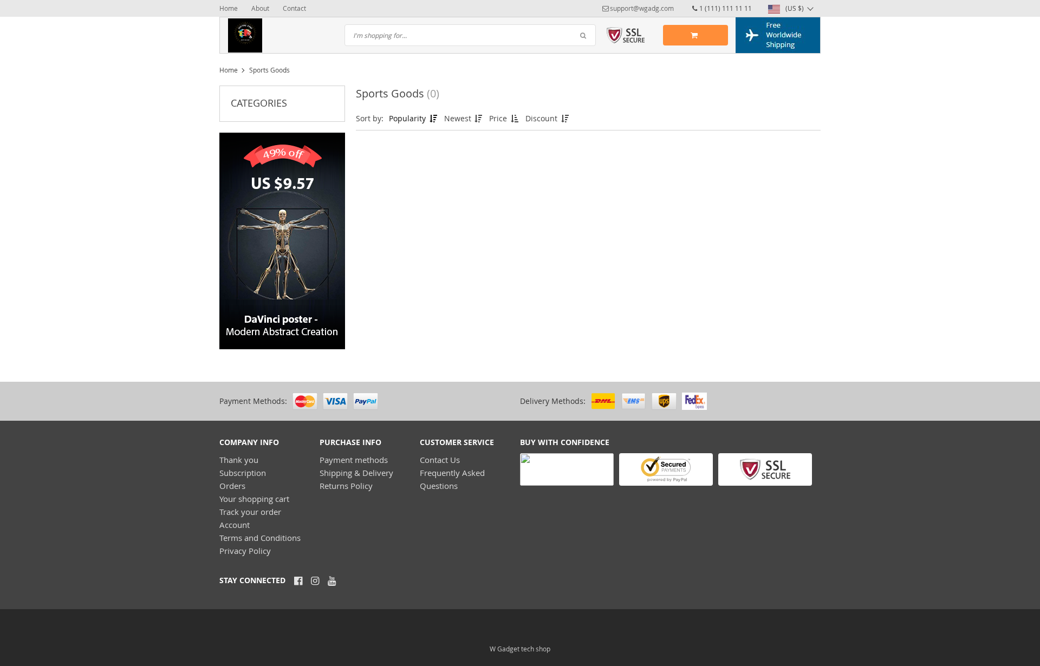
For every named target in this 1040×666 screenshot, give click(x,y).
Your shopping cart (254, 498)
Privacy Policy (245, 550)
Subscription (242, 472)
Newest (458, 118)
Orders (232, 485)
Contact (294, 8)
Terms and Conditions (260, 537)
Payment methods (354, 459)
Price (499, 118)
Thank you (238, 459)
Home (228, 8)
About (260, 8)
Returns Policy (346, 485)
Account (234, 524)
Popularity (408, 118)
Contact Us (440, 459)
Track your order (250, 511)
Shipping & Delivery (356, 472)
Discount (542, 118)
